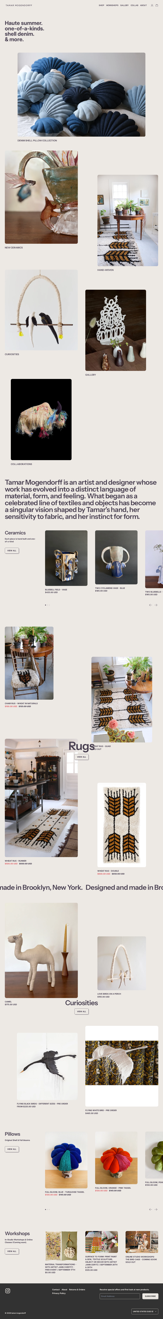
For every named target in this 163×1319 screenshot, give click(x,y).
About (64, 1289)
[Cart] (156, 5)
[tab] (45, 605)
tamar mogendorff (18, 1313)
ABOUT (143, 5)
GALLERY (124, 5)
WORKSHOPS (112, 5)
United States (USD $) (143, 1311)
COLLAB (134, 5)
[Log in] (152, 5)
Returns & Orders (77, 1289)
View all (11, 550)
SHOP (101, 5)
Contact (56, 1289)
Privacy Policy (59, 1293)
